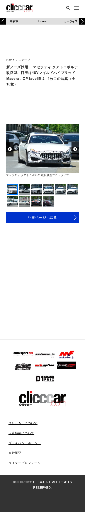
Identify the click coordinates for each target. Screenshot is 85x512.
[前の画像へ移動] (10, 149)
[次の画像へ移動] (75, 149)
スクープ (24, 60)
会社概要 (14, 452)
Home (42, 21)
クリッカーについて (22, 423)
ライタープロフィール (24, 462)
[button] (82, 21)
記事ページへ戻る (42, 217)
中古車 (14, 21)
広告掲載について (21, 433)
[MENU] (76, 8)
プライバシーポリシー (24, 443)
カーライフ (71, 21)
